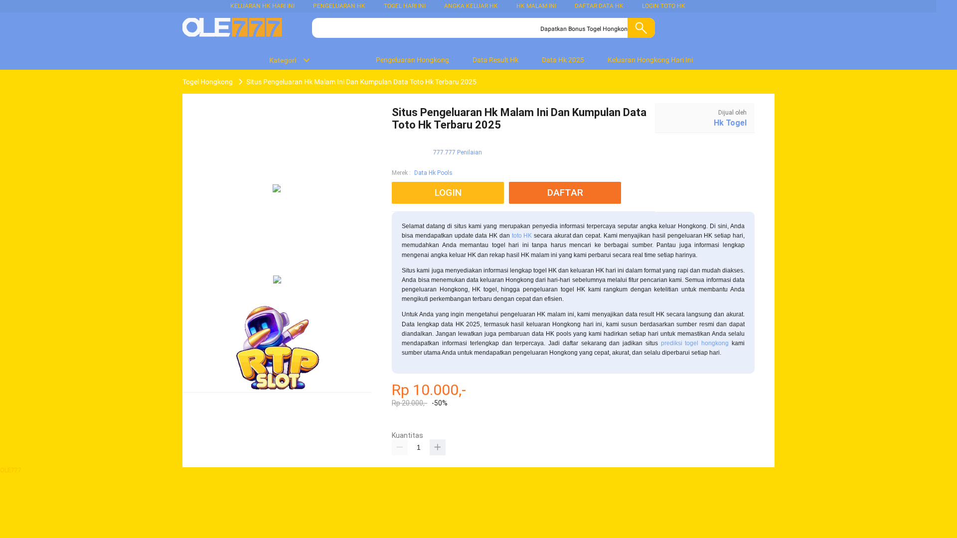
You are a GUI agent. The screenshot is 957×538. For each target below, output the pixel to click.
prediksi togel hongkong (695, 343)
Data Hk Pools (433, 172)
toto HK (522, 235)
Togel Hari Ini (405, 5)
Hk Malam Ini (536, 5)
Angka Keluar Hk (471, 5)
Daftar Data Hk (599, 5)
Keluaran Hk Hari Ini (262, 5)
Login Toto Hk (663, 5)
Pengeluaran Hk (339, 5)
